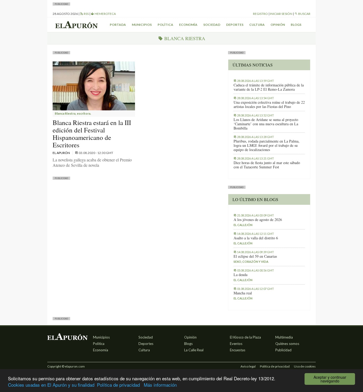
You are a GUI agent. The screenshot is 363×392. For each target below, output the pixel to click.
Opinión (278, 25)
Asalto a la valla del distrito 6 (256, 238)
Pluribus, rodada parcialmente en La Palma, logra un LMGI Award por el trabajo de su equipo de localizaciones (266, 145)
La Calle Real (194, 350)
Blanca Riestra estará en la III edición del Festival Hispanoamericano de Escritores (92, 133)
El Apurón (61, 153)
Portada (118, 25)
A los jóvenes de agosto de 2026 (258, 220)
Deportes (234, 25)
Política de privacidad (118, 384)
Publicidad (283, 350)
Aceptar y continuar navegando (330, 378)
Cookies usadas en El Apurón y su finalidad (51, 384)
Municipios (142, 25)
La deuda (240, 275)
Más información (160, 384)
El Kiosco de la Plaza (245, 337)
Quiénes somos (287, 343)
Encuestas (237, 350)
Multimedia (284, 337)
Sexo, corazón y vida (251, 261)
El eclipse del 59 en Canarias (255, 256)
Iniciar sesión (281, 14)
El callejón (243, 225)
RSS (86, 14)
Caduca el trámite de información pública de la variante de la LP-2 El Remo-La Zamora (269, 87)
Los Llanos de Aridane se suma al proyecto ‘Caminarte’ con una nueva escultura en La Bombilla (266, 124)
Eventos (236, 343)
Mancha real (243, 293)
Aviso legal (248, 366)
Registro (260, 14)
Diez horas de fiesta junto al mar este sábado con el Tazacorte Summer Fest (267, 165)
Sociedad (211, 25)
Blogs (296, 25)
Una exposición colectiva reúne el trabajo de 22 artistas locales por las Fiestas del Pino (269, 104)
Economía (188, 25)
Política (165, 25)
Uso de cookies (305, 366)
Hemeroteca (105, 14)
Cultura (257, 25)
